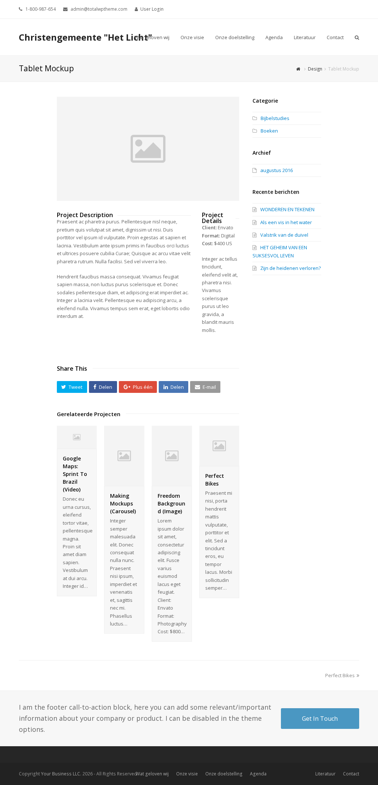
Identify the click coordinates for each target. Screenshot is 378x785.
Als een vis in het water (286, 222)
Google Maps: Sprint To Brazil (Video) (75, 474)
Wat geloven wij (152, 774)
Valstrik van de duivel (284, 235)
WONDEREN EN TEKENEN (287, 209)
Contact (351, 774)
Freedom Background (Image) (171, 503)
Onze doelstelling (224, 774)
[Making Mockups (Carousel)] (124, 482)
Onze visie (187, 774)
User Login (152, 9)
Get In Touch (320, 718)
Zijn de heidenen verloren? (290, 268)
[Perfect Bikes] (219, 462)
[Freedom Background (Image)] (172, 482)
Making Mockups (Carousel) (123, 503)
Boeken (269, 130)
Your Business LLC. (61, 774)
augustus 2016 (276, 170)
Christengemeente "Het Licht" (85, 37)
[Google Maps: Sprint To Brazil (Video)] (77, 444)
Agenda (258, 774)
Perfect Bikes (340, 675)
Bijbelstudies (275, 118)
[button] (72, 387)
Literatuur (325, 774)
